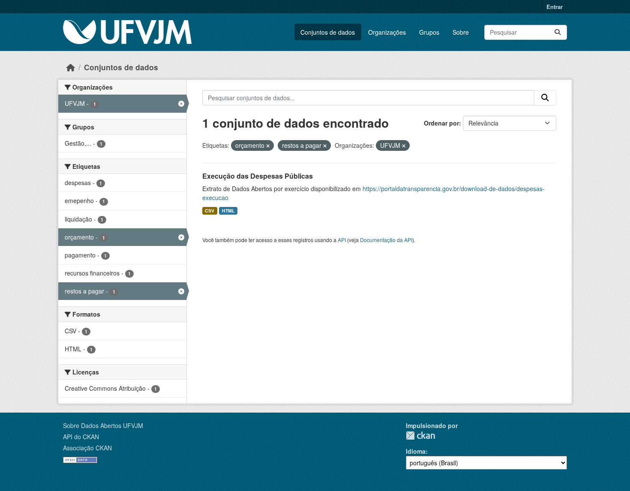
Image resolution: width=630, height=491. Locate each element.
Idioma (416, 451)
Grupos (429, 32)
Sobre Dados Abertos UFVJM (103, 425)
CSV (209, 210)
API (342, 239)
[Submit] (557, 32)
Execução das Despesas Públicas (257, 176)
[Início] (70, 67)
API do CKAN (81, 436)
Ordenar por (441, 123)
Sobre (461, 32)
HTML (228, 210)
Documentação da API (386, 239)
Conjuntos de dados (327, 32)
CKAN (420, 435)
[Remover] (268, 145)
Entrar (554, 7)
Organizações (387, 32)
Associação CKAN (87, 447)
